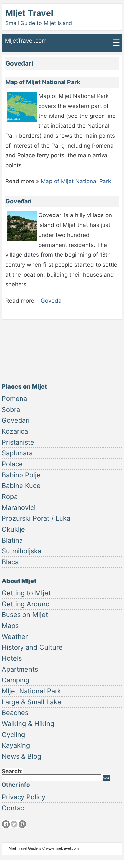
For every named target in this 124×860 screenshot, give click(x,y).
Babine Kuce (21, 486)
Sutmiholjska (21, 551)
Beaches (15, 713)
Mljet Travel (29, 13)
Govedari (16, 420)
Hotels (12, 658)
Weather (15, 637)
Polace (12, 464)
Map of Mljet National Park (42, 82)
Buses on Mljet (25, 615)
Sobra (11, 409)
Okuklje (13, 529)
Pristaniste (18, 442)
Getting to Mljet (26, 593)
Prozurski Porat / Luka (36, 518)
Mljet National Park (31, 691)
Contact (14, 808)
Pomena (14, 399)
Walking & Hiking (28, 724)
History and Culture (32, 647)
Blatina (12, 540)
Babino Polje (21, 475)
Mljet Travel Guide (23, 848)
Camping (15, 680)
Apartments (20, 669)
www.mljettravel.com (62, 848)
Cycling (13, 735)
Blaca (10, 562)
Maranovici (19, 508)
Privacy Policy (23, 797)
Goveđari (18, 201)
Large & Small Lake (31, 702)
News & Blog (21, 756)
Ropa (10, 497)
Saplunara (17, 453)
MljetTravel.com (26, 40)
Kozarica (15, 431)
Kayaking (16, 745)
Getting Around (26, 604)
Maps (10, 626)
